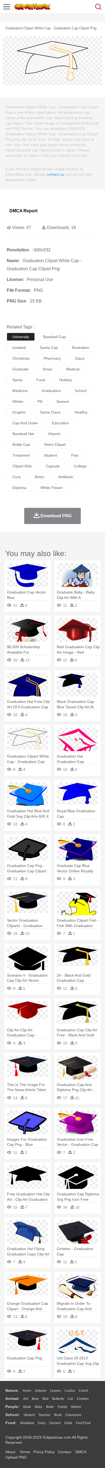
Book (58, 1415)
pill (39, 401)
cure (16, 477)
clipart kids (22, 466)
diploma (19, 487)
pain (75, 455)
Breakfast (27, 1423)
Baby (38, 1407)
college (80, 466)
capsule (53, 466)
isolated (19, 347)
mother (76, 1407)
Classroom (73, 1415)
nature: (12, 1390)
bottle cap (21, 444)
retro (39, 477)
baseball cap (54, 337)
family (62, 1407)
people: (12, 1406)
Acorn (27, 1391)
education (60, 423)
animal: (12, 1398)
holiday (65, 380)
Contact (64, 1452)
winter (17, 401)
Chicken (83, 1399)
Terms (25, 1452)
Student (29, 1415)
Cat (70, 1399)
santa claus (50, 412)
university (20, 337)
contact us (55, 174)
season (62, 401)
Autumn (40, 1391)
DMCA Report (23, 211)
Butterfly (58, 1399)
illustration (80, 347)
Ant (25, 1399)
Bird (45, 1399)
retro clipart (55, 444)
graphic (19, 412)
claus (80, 358)
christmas (21, 358)
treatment (21, 455)
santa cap (49, 347)
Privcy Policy (44, 1452)
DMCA (80, 1452)
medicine (20, 390)
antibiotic (66, 477)
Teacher (44, 1415)
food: (10, 1423)
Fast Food (83, 1423)
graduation (51, 390)
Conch (83, 1391)
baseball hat (23, 434)
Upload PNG (16, 1457)
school (80, 390)
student (50, 455)
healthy (81, 412)
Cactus (70, 1391)
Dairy (42, 1423)
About (10, 1452)
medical (72, 369)
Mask (27, 1407)
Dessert (55, 1423)
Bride (50, 1407)
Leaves (55, 1391)
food (40, 380)
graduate (20, 369)
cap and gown (25, 423)
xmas (47, 369)
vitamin (54, 434)
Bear (35, 1399)
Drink (68, 1423)
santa (17, 380)
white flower (51, 487)
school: (12, 1415)
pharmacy (52, 358)
